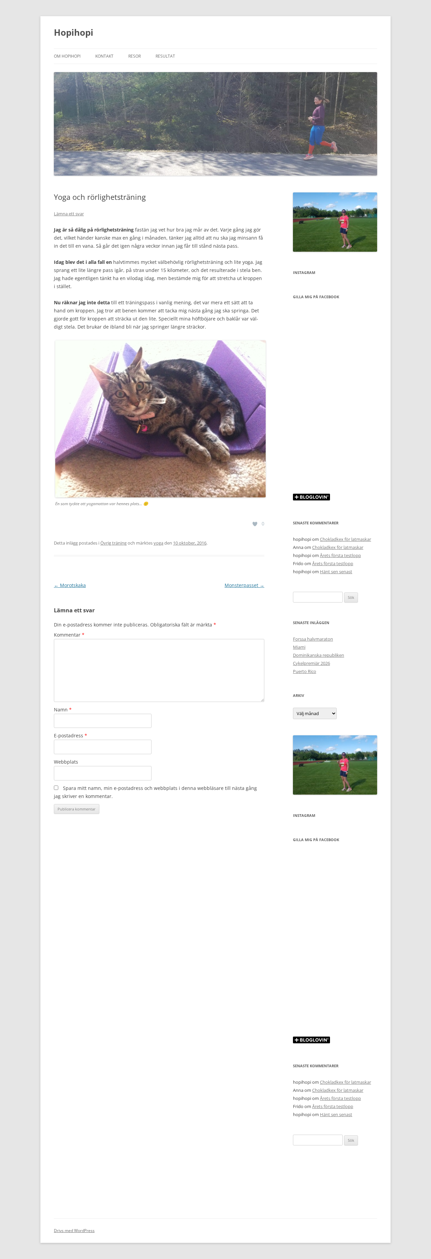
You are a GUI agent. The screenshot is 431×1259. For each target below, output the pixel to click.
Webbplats (66, 762)
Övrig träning (113, 543)
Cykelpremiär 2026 (311, 663)
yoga (158, 543)
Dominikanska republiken (318, 655)
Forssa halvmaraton (313, 639)
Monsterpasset (244, 585)
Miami (299, 647)
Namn (63, 709)
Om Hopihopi (67, 56)
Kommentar (69, 635)
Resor (134, 56)
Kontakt (104, 56)
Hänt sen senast (336, 572)
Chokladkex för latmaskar (345, 539)
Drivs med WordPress (74, 1230)
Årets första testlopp (340, 555)
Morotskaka (70, 585)
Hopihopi (73, 32)
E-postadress (70, 735)
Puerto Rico (304, 671)
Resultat (165, 56)
